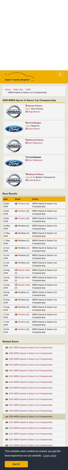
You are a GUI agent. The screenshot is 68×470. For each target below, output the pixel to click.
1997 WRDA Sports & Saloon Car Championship (30, 347)
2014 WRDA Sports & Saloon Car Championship (30, 439)
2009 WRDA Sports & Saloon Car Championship (30, 416)
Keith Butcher (35, 180)
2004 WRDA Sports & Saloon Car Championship (30, 388)
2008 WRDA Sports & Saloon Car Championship (30, 411)
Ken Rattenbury (36, 143)
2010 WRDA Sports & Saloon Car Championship (30, 422)
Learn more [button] (49, 455)
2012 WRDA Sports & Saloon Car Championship (30, 434)
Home (8, 89)
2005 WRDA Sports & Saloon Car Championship (30, 393)
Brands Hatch (24, 270)
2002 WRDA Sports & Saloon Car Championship (30, 376)
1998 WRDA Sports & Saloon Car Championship (30, 353)
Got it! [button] (16, 464)
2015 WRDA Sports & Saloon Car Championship (30, 445)
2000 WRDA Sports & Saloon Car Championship (30, 365)
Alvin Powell (34, 129)
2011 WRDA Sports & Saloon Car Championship (30, 428)
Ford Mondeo (35, 123)
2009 (28, 89)
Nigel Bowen (34, 112)
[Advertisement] (34, 35)
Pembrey (22, 203)
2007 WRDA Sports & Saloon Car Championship (30, 405)
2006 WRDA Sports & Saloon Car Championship (30, 399)
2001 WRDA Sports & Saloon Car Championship (30, 370)
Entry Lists (18, 89)
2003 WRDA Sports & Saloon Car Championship (30, 382)
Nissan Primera (35, 106)
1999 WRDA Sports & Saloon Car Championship (30, 359)
